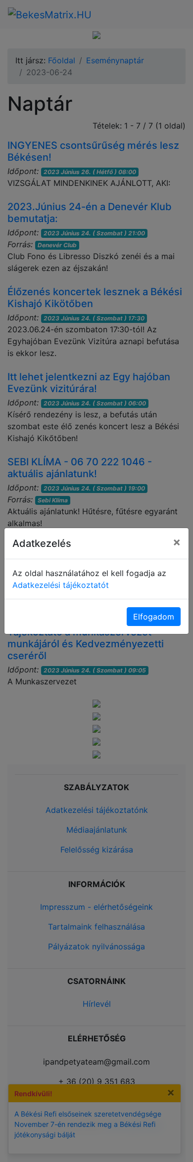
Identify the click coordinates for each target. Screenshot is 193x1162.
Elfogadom (153, 617)
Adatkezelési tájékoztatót (60, 585)
